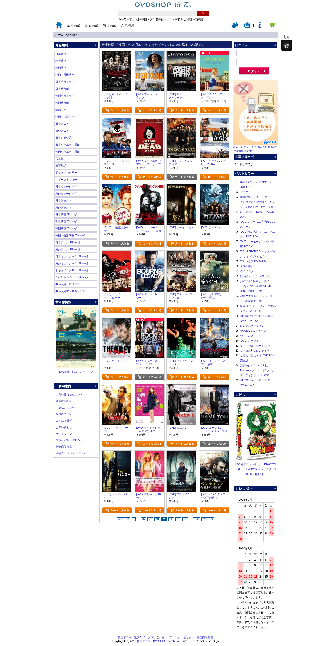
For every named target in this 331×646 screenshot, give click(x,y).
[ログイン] (235, 27)
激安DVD (139, 637)
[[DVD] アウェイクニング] (181, 453)
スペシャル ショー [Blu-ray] (71, 277)
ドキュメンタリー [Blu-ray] (71, 270)
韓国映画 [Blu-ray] (66, 228)
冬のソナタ (247, 271)
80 (171, 519)
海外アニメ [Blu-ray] (67, 249)
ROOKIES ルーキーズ (253, 330)
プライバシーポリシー (69, 440)
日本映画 (60, 53)
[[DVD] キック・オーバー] (116, 386)
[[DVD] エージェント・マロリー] (116, 253)
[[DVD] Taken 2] (181, 386)
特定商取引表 (64, 446)
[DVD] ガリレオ (249, 340)
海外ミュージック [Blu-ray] (71, 263)
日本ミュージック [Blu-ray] (71, 256)
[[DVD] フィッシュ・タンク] (149, 53)
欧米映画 (72, 34)
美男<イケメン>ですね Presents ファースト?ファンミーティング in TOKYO (257, 370)
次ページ (207, 519)
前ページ (123, 519)
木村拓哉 (177, 19)
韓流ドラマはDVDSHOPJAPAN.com (159, 641)
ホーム (59, 34)
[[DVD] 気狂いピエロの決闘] (116, 53)
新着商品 (92, 25)
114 (196, 519)
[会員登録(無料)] (247, 27)
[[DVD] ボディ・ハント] (181, 186)
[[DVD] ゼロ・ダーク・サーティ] (181, 53)
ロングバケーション (252, 325)
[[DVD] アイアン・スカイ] (214, 186)
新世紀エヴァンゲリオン (255, 276)
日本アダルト (63, 200)
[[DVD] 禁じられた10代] (149, 453)
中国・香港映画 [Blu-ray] (70, 235)
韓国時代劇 (62, 102)
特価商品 (110, 25)
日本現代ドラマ (64, 81)
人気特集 (128, 25)
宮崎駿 (188, 19)
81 (178, 519)
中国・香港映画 (64, 74)
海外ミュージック (66, 193)
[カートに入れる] (117, 110)
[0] (286, 45)
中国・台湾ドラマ (66, 116)
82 (185, 519)
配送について (64, 414)
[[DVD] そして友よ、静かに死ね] (214, 253)
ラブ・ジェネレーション (255, 345)
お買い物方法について (69, 394)
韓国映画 (60, 67)
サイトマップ (64, 433)
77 (150, 519)
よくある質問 (64, 420)
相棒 (138, 19)
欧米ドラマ (62, 109)
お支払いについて (66, 407)
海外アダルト (63, 207)
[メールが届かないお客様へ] (255, 143)
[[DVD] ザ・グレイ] (116, 320)
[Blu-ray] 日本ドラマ (67, 284)
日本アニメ (62, 123)
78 (157, 519)
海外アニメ (62, 130)
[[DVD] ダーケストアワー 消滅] (214, 320)
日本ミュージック (66, 186)
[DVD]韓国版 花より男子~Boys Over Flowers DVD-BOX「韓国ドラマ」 (256, 286)
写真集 (59, 158)
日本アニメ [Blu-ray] (67, 242)
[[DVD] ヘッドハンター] (116, 453)
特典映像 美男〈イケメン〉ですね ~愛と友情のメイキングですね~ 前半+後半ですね (257, 201)
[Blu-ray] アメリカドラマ (70, 291)
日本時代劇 (62, 88)
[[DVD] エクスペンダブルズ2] (181, 120)
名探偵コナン (164, 19)
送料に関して (64, 401)
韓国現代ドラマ (64, 95)
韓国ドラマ (148, 19)
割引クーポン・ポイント (71, 453)
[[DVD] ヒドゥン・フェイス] (181, 320)
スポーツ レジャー (66, 179)
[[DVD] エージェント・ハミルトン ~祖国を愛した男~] (214, 386)
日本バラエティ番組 (67, 144)
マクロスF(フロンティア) (255, 350)
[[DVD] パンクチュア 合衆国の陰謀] (214, 453)
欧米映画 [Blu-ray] (66, 221)
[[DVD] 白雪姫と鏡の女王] (116, 186)
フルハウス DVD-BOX (253, 261)
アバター (245, 192)
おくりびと (247, 335)
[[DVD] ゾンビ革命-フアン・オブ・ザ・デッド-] (149, 120)
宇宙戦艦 (198, 19)
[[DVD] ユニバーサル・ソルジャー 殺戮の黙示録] (149, 186)
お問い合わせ (64, 427)
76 (143, 519)
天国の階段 (247, 266)
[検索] (203, 13)
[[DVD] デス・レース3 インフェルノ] (181, 253)
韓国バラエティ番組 (67, 151)
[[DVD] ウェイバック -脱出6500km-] (214, 120)
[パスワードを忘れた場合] (259, 27)
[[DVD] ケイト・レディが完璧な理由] (149, 386)
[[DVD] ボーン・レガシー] (149, 253)
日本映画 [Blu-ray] (66, 214)
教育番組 (60, 165)
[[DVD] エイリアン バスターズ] (116, 120)
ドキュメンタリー (66, 172)
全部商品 (74, 25)
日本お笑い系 (63, 137)
